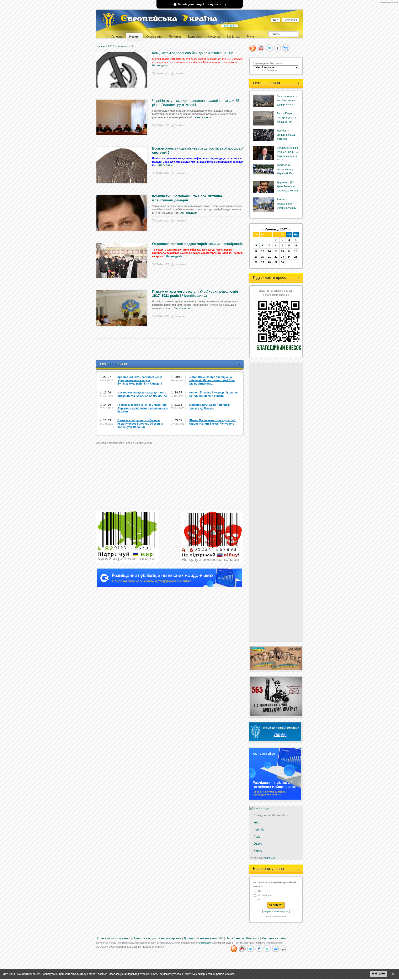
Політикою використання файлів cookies (209, 973)
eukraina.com (204, 942)
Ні (259, 900)
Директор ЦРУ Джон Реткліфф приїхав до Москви (288, 186)
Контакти (252, 938)
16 (282, 251)
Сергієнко (180, 73)
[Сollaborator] (169, 586)
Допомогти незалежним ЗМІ (203, 938)
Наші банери (235, 938)
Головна (100, 46)
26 (256, 262)
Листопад (122, 46)
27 (262, 262)
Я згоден (378, 973)
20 (262, 256)
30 (282, 262)
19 (256, 256)
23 (282, 256)
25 (295, 256)
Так (259, 891)
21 (269, 256)
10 (289, 245)
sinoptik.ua (268, 857)
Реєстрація (290, 20)
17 (289, 251)
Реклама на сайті (274, 938)
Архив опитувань (281, 912)
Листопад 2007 (276, 229)
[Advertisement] (171, 349)
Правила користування (113, 938)
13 (262, 251)
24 (289, 256)
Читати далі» (160, 65)
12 (256, 251)
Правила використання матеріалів (157, 938)
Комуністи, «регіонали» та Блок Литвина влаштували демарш (187, 198)
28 (269, 262)
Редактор (180, 316)
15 (276, 251)
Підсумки (267, 912)
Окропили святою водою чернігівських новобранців (197, 244)
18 (295, 251)
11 (295, 245)
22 (276, 256)
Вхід (275, 20)
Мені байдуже (265, 895)
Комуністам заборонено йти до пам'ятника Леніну (192, 53)
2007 (111, 46)
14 (269, 251)
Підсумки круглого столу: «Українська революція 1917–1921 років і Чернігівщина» (195, 294)
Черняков (180, 173)
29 (276, 262)
